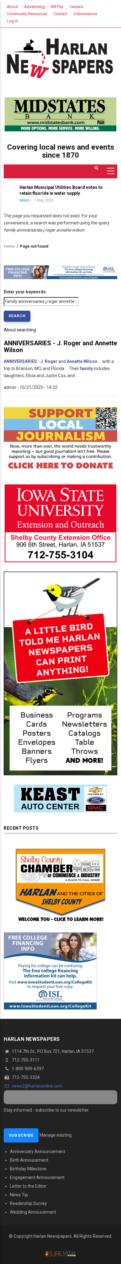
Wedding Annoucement (33, 1212)
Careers (76, 6)
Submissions (85, 13)
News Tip (19, 1194)
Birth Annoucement (29, 1160)
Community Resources (27, 13)
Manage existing (55, 1135)
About (12, 6)
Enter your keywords (25, 291)
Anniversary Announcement (37, 1151)
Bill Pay (57, 6)
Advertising (34, 6)
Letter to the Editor (28, 1186)
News (99, 200)
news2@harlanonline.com (37, 1085)
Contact (60, 13)
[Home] (60, 57)
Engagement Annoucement (37, 1177)
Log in (12, 21)
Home (9, 246)
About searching (20, 329)
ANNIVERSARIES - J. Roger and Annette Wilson (60, 346)
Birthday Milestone (28, 1168)
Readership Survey (28, 1203)
